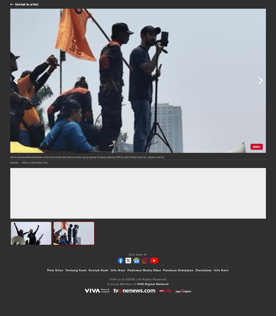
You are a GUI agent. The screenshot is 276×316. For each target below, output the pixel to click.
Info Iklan (118, 270)
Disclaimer (204, 270)
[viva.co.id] (97, 291)
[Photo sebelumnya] (15, 81)
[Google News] (136, 260)
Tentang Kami (76, 270)
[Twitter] (128, 260)
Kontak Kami (99, 270)
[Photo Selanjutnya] (260, 81)
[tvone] (134, 291)
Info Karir (221, 270)
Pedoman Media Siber (144, 270)
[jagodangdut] (183, 291)
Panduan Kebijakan (178, 270)
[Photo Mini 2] (74, 233)
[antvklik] (165, 291)
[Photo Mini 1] (31, 233)
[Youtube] (154, 260)
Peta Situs (55, 270)
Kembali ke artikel (26, 4)
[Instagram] (145, 260)
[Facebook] (120, 260)
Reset (256, 146)
